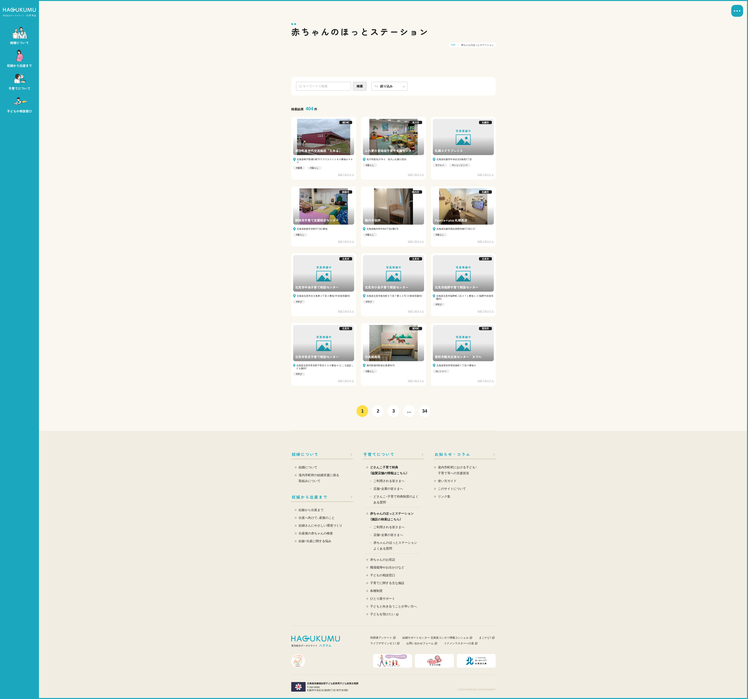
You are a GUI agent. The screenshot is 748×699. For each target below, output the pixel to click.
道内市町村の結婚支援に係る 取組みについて (319, 478)
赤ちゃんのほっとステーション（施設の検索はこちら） (392, 516)
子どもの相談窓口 (382, 575)
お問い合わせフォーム (420, 643)
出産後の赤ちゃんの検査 (316, 533)
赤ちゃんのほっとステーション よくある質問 (395, 545)
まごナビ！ (485, 637)
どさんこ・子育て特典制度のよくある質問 (396, 499)
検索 (360, 86)
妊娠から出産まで (310, 497)
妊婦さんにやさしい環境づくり (320, 525)
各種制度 (376, 590)
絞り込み (386, 86)
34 (424, 411)
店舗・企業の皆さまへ (388, 488)
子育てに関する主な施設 (387, 583)
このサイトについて (452, 488)
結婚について (305, 454)
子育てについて (379, 454)
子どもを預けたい (382, 614)
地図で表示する (346, 174)
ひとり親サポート (382, 598)
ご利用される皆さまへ (389, 481)
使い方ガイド (447, 481)
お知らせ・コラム (452, 454)
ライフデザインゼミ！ (383, 643)
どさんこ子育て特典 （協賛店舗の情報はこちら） (389, 470)
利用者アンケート (381, 637)
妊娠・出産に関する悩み (315, 541)
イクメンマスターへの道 (459, 643)
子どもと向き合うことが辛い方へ (393, 606)
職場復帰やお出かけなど (387, 567)
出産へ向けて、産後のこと (317, 517)
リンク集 (444, 496)
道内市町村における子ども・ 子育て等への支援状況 (457, 470)
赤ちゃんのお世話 (382, 559)
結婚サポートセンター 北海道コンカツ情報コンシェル (435, 637)
